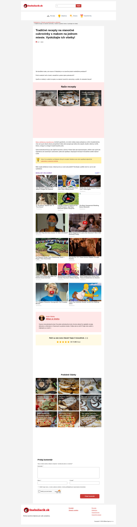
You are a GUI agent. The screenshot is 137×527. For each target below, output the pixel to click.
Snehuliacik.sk (37, 22)
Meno (39, 480)
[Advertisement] (68, 57)
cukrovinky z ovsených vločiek (49, 161)
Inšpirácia (64, 16)
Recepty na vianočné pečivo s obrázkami (50, 22)
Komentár (40, 466)
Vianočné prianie (96, 515)
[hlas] (58, 342)
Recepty (52, 16)
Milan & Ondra (52, 319)
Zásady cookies (73, 510)
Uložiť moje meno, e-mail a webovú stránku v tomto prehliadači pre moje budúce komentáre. (62, 487)
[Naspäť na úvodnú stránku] (34, 6)
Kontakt (71, 508)
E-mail (72, 480)
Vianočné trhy (87, 16)
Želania (75, 16)
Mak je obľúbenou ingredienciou (45, 142)
